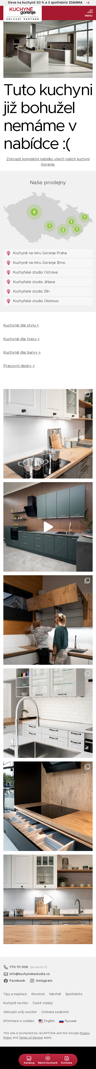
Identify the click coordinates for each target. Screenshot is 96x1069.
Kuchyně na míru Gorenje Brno (38, 263)
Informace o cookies (18, 1021)
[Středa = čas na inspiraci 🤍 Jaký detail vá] (48, 899)
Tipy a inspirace (15, 994)
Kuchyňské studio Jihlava (33, 282)
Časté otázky (43, 1003)
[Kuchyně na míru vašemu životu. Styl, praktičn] (48, 806)
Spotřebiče (73, 994)
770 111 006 (18, 967)
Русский (70, 1021)
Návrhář (55, 994)
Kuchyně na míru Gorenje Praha (39, 253)
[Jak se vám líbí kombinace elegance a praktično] (48, 713)
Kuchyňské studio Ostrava (35, 272)
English (49, 1021)
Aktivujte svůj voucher (20, 1012)
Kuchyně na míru (15, 1003)
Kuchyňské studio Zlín (31, 291)
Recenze (38, 994)
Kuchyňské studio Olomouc (35, 301)
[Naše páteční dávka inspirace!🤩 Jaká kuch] (48, 527)
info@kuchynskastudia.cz (29, 974)
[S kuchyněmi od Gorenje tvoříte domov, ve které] (48, 620)
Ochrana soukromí (55, 1012)
